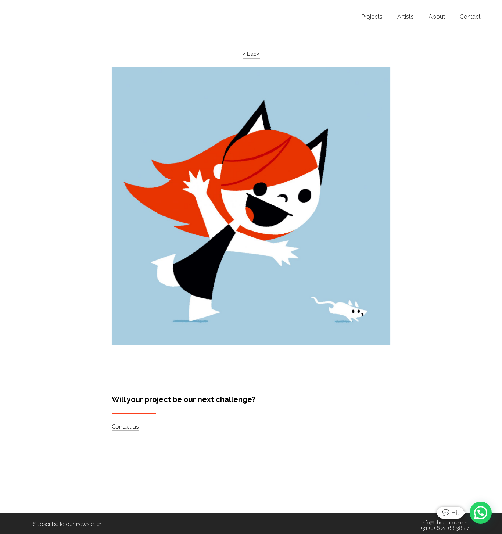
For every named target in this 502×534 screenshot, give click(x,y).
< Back (251, 54)
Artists (405, 17)
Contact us (125, 426)
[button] (481, 513)
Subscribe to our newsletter (67, 524)
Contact (470, 17)
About (437, 17)
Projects (372, 17)
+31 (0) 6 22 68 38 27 (444, 528)
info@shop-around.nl (445, 523)
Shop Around (33, 7)
